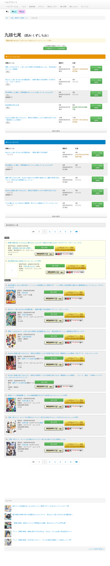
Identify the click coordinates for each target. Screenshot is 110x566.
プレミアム (84, 6)
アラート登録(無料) (96, 68)
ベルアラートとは (12, 6)
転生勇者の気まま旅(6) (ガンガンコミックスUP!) (24, 261)
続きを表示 (56, 131)
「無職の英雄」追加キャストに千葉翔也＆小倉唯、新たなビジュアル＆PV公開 (39, 523)
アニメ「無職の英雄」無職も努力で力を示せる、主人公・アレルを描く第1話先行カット (42, 531)
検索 (22, 12)
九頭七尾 (22, 248)
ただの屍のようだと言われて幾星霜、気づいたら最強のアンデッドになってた (31, 203)
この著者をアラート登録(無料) (55, 48)
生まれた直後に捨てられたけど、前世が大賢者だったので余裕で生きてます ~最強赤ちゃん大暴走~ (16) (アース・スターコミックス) (53, 353)
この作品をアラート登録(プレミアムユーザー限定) (65, 248)
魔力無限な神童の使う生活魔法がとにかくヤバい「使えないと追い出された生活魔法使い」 (43, 514)
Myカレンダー (52, 6)
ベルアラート (11, 2)
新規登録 (32, 6)
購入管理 (63, 6)
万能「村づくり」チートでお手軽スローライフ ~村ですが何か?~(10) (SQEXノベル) (37, 439)
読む (8, 71)
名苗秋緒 (15, 248)
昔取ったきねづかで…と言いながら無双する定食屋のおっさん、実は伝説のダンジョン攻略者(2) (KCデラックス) (46, 331)
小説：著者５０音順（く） (19, 18)
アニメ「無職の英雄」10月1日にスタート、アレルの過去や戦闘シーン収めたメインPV (41, 540)
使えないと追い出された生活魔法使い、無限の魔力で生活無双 (26, 152)
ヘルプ (23, 6)
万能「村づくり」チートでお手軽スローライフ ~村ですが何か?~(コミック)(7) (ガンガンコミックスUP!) (43, 417)
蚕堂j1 (41, 423)
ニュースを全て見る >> (96, 549)
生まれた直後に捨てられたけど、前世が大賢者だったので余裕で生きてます (31, 190)
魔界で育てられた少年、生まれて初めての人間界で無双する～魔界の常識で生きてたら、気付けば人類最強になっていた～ (32, 179)
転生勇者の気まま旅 (12, 105)
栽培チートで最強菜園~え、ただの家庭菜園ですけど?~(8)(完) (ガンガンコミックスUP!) (37, 395)
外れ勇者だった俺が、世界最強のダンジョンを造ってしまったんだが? (29, 92)
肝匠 (29, 337)
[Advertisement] (55, 27)
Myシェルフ (74, 6)
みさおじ (33, 266)
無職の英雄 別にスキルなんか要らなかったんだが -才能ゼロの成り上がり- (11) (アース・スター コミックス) (44, 243)
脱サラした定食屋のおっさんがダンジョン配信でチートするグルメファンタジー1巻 (40, 506)
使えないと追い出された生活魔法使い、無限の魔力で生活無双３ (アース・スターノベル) (38, 309)
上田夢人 (28, 248)
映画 (14, 12)
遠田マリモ (26, 358)
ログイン (41, 6)
